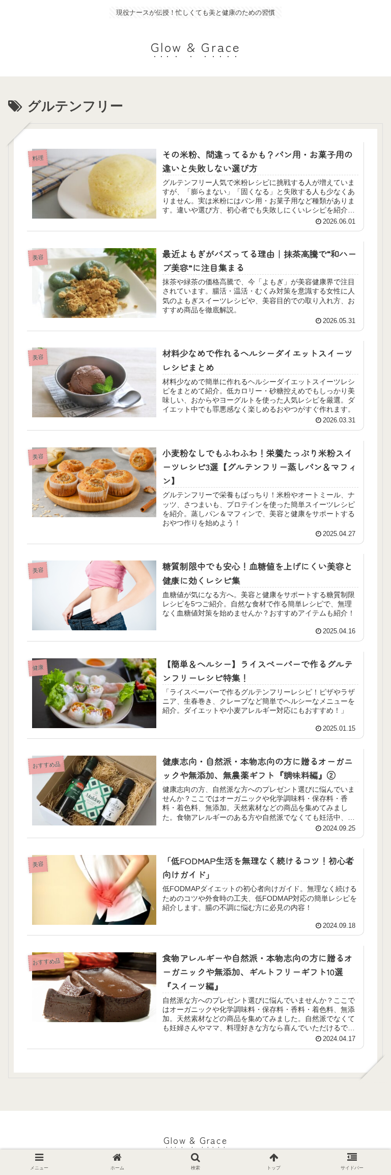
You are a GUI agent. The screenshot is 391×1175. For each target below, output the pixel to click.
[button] (361, 965)
